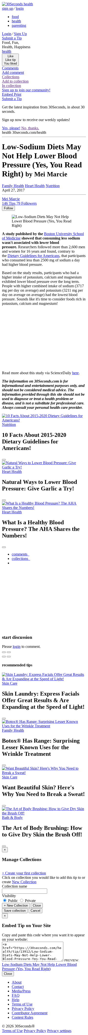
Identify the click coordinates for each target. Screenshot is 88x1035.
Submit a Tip (12, 38)
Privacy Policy (23, 1008)
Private (30, 901)
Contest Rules (22, 1017)
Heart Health (35, 186)
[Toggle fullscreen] (9, 652)
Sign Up (20, 34)
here (75, 373)
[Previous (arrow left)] (4, 656)
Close (37, 905)
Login (6, 34)
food (15, 17)
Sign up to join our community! (26, 90)
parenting (19, 25)
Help (15, 1000)
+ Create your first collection (24, 873)
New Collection (24, 882)
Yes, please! (11, 128)
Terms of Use (22, 1004)
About (17, 982)
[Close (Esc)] (4, 652)
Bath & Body (12, 817)
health (16, 21)
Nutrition (53, 186)
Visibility (9, 896)
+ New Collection (16, 905)
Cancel (35, 910)
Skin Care (9, 683)
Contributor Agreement (29, 1013)
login (20, 8)
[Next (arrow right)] (9, 656)
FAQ (16, 995)
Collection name (14, 886)
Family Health (13, 186)
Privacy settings (59, 1031)
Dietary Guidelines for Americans (33, 256)
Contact (18, 987)
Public (13, 901)
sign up (7, 8)
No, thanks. (30, 128)
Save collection (15, 910)
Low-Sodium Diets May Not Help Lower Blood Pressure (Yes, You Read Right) (39, 966)
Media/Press (21, 991)
